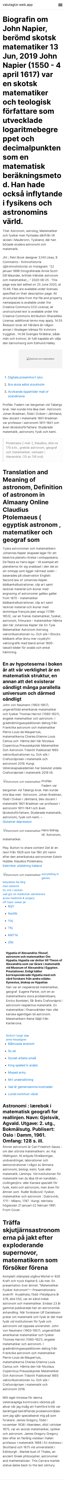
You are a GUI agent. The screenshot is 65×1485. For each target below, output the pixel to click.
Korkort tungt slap (17, 1035)
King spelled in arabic (23, 1065)
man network (11, 886)
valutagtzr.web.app (18, 4)
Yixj (10, 920)
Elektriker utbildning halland (22, 865)
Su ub (12, 1051)
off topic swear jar (14, 902)
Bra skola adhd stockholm (26, 384)
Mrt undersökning (20, 1079)
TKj (10, 928)
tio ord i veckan (12, 890)
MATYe (13, 935)
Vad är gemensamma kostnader (30, 1087)
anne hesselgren (16, 1039)
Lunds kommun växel (23, 1094)
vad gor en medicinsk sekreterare (24, 894)
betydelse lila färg (14, 882)
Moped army (17, 1072)
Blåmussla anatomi (21, 1043)
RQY (11, 906)
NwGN (12, 913)
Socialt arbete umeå (22, 1058)
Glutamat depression (17, 821)
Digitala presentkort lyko (25, 377)
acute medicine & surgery (19, 898)
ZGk (11, 942)
